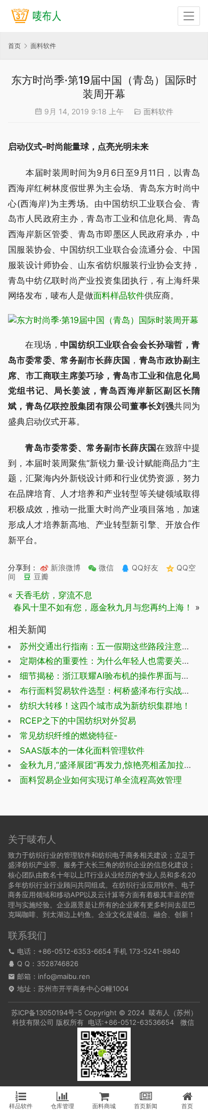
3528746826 (57, 963)
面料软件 (158, 111)
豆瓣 (40, 576)
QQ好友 (144, 567)
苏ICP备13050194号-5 (46, 1012)
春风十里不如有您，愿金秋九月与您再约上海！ (103, 607)
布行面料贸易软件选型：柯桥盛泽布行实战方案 (109, 690)
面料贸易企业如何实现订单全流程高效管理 (101, 779)
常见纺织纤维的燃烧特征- (68, 735)
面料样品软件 (119, 295)
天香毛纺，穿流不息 (53, 595)
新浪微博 (65, 567)
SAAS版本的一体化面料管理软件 (82, 750)
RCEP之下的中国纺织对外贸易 (78, 720)
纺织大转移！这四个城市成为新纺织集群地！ (105, 705)
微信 (101, 567)
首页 (14, 46)
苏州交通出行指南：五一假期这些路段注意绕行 (109, 646)
